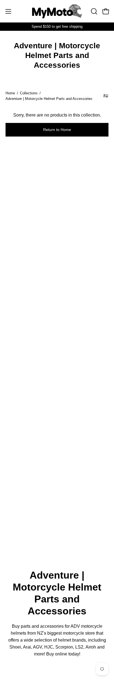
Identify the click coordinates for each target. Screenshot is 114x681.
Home (10, 93)
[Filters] (105, 96)
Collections (29, 93)
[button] (93, 11)
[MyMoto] (57, 11)
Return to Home (57, 129)
